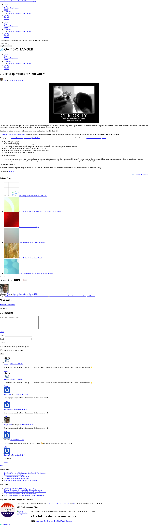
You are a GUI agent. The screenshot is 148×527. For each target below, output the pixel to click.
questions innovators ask (57, 296)
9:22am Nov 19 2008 (16, 379)
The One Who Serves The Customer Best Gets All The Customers (40, 211)
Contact (6, 19)
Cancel (2, 332)
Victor (6, 364)
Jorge (5, 80)
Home (6, 4)
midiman (11, 171)
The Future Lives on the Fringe (29, 227)
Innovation (19, 80)
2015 (52, 503)
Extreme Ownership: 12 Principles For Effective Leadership (23, 490)
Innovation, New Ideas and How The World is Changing (18, 1)
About (6, 10)
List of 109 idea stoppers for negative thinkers (25, 138)
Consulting (7, 11)
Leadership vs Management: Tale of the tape (33, 196)
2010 (74, 503)
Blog (5, 6)
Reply (6, 371)
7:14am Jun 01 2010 (18, 455)
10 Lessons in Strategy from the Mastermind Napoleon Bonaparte (25, 492)
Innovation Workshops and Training (19, 13)
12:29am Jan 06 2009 (21, 394)
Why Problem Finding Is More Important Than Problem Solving (24, 495)
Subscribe (7, 17)
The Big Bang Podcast (11, 8)
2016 (48, 503)
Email (2, 339)
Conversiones (6, 524)
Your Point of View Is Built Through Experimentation (36, 273)
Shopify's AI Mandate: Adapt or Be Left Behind (19, 488)
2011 (68, 503)
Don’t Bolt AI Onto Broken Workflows (31, 258)
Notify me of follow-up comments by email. (16, 346)
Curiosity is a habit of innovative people (12, 134)
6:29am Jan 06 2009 (20, 409)
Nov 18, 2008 (33, 294)
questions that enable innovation (75, 296)
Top (1, 465)
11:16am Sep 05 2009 (17, 440)
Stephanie (7, 455)
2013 (60, 503)
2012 (64, 503)
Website (2, 343)
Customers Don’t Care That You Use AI (32, 242)
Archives (7, 15)
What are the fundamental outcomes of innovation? (20, 494)
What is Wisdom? (7, 305)
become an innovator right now (96, 138)
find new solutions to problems (15, 296)
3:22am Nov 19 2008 (16, 364)
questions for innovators (40, 296)
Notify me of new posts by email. (13, 350)
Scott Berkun (91, 296)
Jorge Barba (8, 394)
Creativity (12, 80)
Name (2, 335)
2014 (56, 503)
